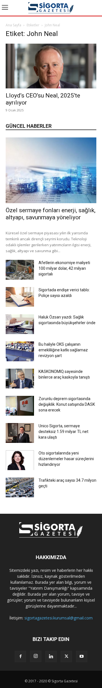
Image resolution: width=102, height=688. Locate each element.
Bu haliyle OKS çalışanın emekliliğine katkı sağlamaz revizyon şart (63, 350)
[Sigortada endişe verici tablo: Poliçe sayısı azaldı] (20, 297)
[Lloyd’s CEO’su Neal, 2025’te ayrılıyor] (51, 66)
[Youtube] (81, 656)
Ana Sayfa (13, 25)
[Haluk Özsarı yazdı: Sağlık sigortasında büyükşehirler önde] (20, 324)
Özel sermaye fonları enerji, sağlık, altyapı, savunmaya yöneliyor (50, 214)
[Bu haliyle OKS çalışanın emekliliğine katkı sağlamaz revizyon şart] (20, 351)
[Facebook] (20, 656)
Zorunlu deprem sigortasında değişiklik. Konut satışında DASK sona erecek (67, 404)
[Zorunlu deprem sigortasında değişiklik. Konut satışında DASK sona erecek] (20, 406)
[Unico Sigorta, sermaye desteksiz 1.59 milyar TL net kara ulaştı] (20, 433)
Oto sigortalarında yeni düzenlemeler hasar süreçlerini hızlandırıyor (66, 459)
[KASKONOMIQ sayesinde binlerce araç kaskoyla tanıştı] (20, 378)
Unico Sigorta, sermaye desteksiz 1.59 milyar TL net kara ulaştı (63, 431)
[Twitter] (66, 656)
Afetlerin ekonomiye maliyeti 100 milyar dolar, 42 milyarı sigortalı (64, 268)
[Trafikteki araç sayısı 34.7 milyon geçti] (20, 487)
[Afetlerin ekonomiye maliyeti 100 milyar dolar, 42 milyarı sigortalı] (20, 270)
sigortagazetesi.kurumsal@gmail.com (58, 618)
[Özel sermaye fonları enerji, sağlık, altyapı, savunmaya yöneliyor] (51, 170)
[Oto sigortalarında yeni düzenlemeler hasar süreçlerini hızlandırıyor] (20, 460)
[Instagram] (35, 656)
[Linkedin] (51, 656)
